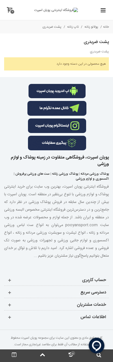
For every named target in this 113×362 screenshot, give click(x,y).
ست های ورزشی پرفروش (32, 174)
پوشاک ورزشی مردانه (95, 174)
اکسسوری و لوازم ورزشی (92, 179)
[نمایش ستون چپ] (14, 355)
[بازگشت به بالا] (42, 355)
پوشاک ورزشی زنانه (65, 174)
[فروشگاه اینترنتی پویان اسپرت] (56, 10)
